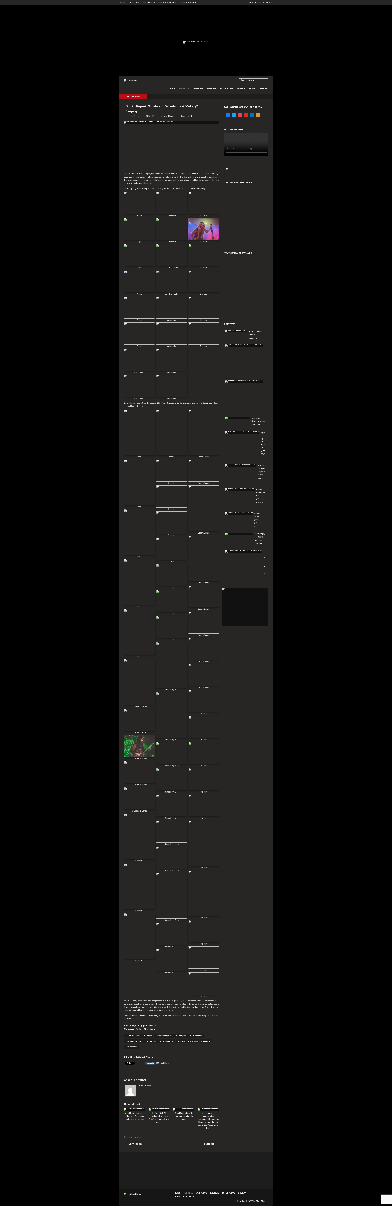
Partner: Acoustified (168, 2)
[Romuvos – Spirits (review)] (237, 418)
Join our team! (148, 2)
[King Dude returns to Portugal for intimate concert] (183, 1109)
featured (194, 1041)
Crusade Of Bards (135, 1041)
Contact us (133, 2)
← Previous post (134, 1143)
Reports (184, 88)
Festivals (163, 116)
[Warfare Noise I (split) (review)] (239, 513)
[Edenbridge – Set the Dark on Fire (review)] (244, 345)
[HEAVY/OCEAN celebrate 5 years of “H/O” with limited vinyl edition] (159, 1109)
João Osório (145, 1085)
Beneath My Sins (164, 1036)
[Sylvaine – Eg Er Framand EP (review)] (242, 432)
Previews (198, 88)
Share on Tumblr (150, 1063)
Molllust (206, 1041)
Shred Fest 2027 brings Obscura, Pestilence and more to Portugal (134, 1116)
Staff (122, 2)
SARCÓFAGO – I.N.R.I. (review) (261, 537)
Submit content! (258, 88)
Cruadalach (197, 1036)
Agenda (241, 88)
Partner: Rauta (188, 2)
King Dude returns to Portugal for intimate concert (184, 1116)
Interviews (226, 88)
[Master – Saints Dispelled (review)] (240, 465)
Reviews (212, 88)
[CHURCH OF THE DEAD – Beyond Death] (243, 551)
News (172, 88)
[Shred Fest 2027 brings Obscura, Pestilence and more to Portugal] (134, 1109)
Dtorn (182, 1041)
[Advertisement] (171, 148)
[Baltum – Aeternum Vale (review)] (240, 489)
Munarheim (132, 1047)
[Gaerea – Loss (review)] (236, 331)
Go (266, 80)
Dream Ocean (168, 1041)
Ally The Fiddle (133, 1036)
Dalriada (152, 1041)
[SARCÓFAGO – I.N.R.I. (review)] (239, 534)
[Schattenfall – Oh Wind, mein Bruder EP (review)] (244, 381)
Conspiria (182, 1036)
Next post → (210, 1143)
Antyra (149, 1036)
